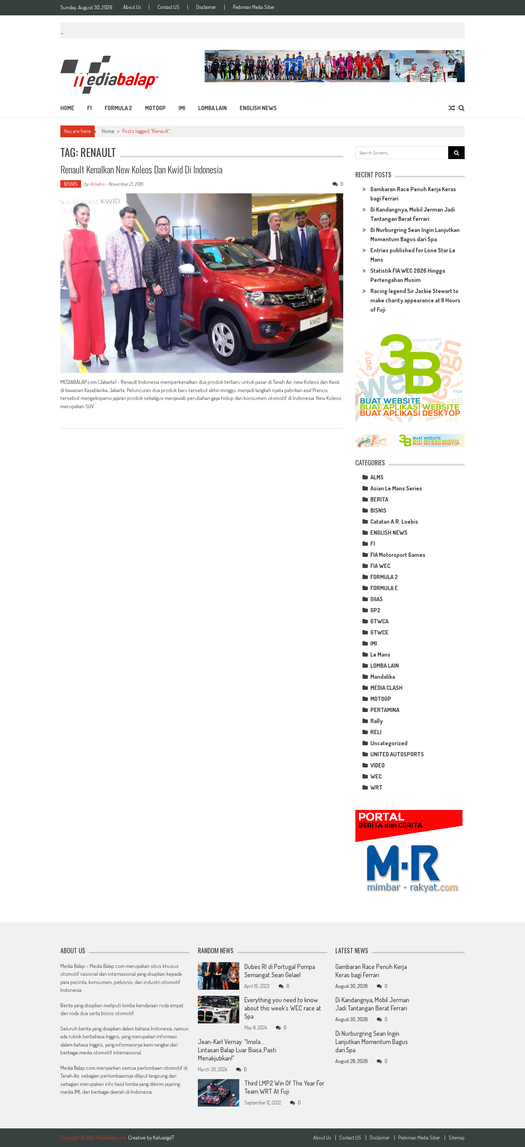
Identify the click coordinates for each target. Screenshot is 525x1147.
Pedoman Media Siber (254, 7)
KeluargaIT (163, 1137)
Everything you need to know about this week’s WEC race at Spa (282, 1008)
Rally (376, 721)
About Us (132, 7)
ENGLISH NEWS (258, 108)
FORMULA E (384, 588)
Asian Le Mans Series (396, 488)
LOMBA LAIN (212, 108)
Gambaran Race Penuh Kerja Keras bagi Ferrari (371, 971)
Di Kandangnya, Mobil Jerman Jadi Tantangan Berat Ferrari (372, 1004)
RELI (375, 732)
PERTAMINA (384, 709)
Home (67, 108)
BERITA (379, 499)
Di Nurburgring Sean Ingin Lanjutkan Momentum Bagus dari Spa (371, 1041)
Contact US (168, 7)
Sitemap (457, 1137)
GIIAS (376, 599)
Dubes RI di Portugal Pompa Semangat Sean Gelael (279, 971)
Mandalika (382, 676)
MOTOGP (155, 108)
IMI (182, 108)
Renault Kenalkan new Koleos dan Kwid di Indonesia (141, 169)
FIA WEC (380, 565)
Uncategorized (389, 743)
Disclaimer (206, 7)
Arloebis (97, 184)
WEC (376, 776)
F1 (89, 108)
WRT (376, 787)
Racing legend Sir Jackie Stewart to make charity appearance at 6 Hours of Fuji (415, 300)
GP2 (375, 610)
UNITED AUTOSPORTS (397, 754)
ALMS (377, 477)
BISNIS (71, 184)
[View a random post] (452, 108)
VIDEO (377, 765)
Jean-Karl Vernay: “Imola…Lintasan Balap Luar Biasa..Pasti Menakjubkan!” (237, 1050)
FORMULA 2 (118, 108)
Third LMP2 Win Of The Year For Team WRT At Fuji (284, 1087)
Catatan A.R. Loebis (394, 521)
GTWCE (379, 632)
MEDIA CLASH (386, 687)
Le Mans (380, 654)
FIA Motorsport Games (397, 554)
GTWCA (379, 621)
